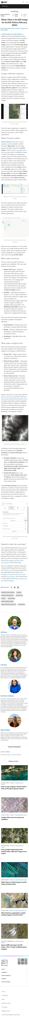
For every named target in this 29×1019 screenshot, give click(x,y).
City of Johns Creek (19, 574)
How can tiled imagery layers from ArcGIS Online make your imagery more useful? (14, 851)
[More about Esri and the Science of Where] (4, 963)
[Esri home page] (4, 2)
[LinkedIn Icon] (17, 588)
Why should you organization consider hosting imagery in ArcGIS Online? (13, 914)
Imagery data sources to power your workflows (12, 818)
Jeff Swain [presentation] (12, 782)
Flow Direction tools (21, 399)
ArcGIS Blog (5, 6)
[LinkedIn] (26, 960)
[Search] (23, 2)
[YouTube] (26, 963)
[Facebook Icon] (14, 588)
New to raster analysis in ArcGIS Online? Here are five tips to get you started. (14, 788)
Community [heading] (4, 972)
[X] (22, 960)
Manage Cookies (6, 1011)
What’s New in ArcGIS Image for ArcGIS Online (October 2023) (14, 883)
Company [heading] (3, 978)
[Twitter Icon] (11, 588)
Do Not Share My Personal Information (11, 1014)
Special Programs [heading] (5, 981)
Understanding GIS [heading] (6, 975)
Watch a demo (9, 570)
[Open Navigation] (27, 2)
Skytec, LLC (6, 574)
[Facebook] (19, 960)
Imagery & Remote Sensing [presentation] (21, 814)
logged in (9, 754)
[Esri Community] (19, 963)
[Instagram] (22, 963)
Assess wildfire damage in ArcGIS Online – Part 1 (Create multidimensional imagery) (14, 947)
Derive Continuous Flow (8, 397)
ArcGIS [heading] (3, 969)
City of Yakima (10, 576)
